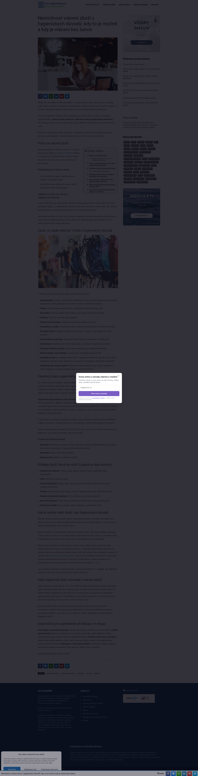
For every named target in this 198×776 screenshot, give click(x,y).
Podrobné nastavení (49, 769)
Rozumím (12, 769)
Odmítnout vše (30, 769)
